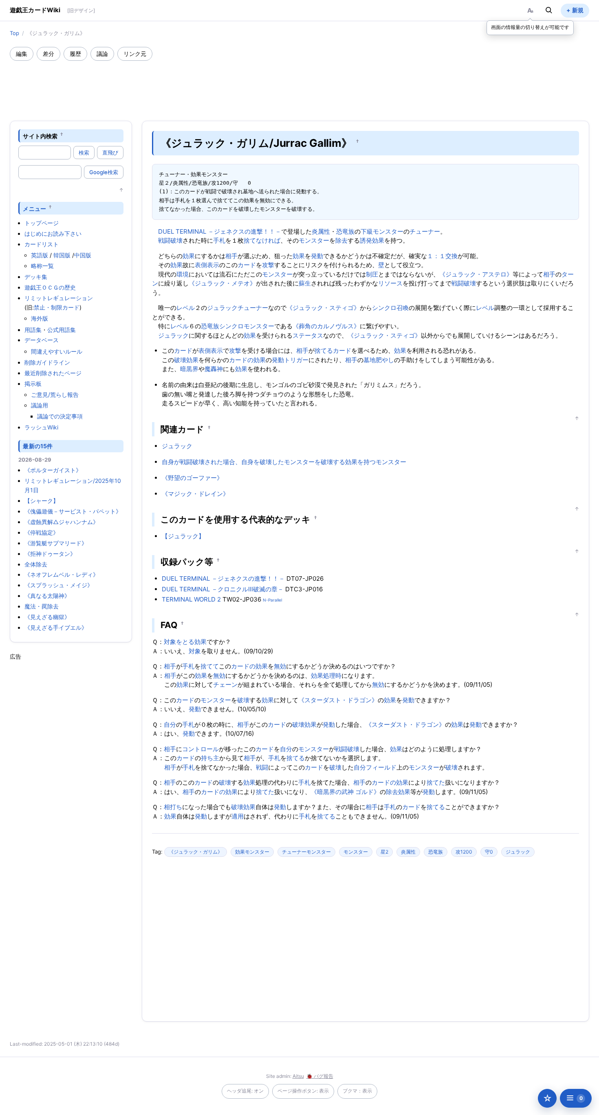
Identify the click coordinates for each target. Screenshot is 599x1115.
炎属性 (321, 231)
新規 (578, 10)
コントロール (200, 749)
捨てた (436, 782)
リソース (390, 283)
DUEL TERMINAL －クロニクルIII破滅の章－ (223, 589)
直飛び (110, 152)
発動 (317, 256)
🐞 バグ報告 (319, 1076)
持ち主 (210, 758)
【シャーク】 (41, 500)
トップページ (41, 222)
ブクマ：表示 (357, 1091)
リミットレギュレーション (58, 297)
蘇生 (305, 283)
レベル (185, 308)
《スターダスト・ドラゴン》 (338, 700)
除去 (341, 240)
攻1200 (464, 852)
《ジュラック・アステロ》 (476, 274)
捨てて (209, 666)
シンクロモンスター (246, 326)
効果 (189, 256)
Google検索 (103, 172)
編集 (21, 53)
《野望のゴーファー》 (192, 478)
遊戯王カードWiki (35, 10)
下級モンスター (382, 231)
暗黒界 (189, 369)
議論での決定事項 (60, 416)
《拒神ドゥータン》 (50, 553)
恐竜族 (345, 231)
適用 (237, 816)
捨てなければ (262, 240)
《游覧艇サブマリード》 (55, 543)
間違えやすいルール (56, 351)
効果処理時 (326, 675)
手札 (219, 240)
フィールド (381, 767)
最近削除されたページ (52, 372)
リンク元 (134, 53)
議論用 (39, 405)
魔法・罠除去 (41, 606)
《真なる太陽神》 (47, 595)
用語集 (33, 329)
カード (247, 265)
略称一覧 (42, 265)
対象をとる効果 (185, 642)
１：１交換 (442, 256)
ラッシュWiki (41, 427)
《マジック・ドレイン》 (195, 494)
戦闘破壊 (170, 240)
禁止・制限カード (56, 307)
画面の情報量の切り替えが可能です (530, 27)
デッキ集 (35, 276)
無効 (280, 666)
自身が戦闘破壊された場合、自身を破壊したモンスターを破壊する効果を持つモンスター (284, 462)
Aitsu (298, 1076)
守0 (489, 852)
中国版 (82, 255)
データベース (41, 339)
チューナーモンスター (306, 852)
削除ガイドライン (47, 362)
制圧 (372, 274)
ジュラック (222, 308)
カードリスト (41, 244)
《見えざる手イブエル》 (55, 627)
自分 (170, 724)
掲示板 (33, 383)
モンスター (314, 240)
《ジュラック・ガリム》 (195, 852)
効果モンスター (252, 852)
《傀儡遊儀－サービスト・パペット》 (72, 511)
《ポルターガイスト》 (52, 470)
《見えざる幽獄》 (47, 616)
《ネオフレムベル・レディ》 (61, 574)
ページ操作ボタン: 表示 (303, 1091)
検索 (84, 152)
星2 (384, 852)
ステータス (308, 335)
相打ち (173, 807)
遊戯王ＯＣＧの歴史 (50, 287)
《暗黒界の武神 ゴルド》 (345, 792)
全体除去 (35, 564)
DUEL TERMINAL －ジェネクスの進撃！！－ (219, 231)
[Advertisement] (299, 83)
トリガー (296, 360)
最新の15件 (38, 445)
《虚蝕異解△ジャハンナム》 (61, 521)
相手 (231, 256)
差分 (48, 53)
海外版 (39, 318)
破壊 (180, 360)
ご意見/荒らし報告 (55, 394)
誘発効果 (372, 240)
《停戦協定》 (41, 532)
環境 (182, 274)
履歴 (75, 53)
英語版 (39, 255)
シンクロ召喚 (390, 308)
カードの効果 (247, 360)
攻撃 (268, 265)
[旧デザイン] (81, 10)
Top (14, 33)
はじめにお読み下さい (52, 233)
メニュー (34, 208)
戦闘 (262, 767)
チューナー (425, 231)
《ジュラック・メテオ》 (222, 283)
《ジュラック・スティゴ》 (323, 308)
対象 (195, 651)
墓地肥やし (378, 360)
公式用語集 (61, 329)
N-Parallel (272, 599)
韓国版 (61, 255)
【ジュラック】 (183, 536)
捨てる (324, 350)
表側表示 (207, 265)
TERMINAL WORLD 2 (191, 599)
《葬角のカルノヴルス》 (326, 326)
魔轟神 (214, 369)
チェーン (225, 684)
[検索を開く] (549, 10)
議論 (102, 53)
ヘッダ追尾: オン (245, 1091)
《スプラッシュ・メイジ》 (58, 585)
